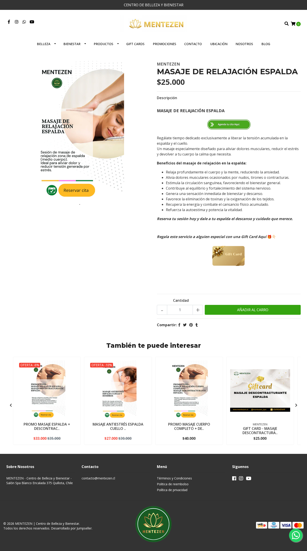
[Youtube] (32, 22)
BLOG (265, 44)
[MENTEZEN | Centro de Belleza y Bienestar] (153, 23)
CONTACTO (193, 44)
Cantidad (181, 300)
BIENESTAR (71, 44)
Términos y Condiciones (174, 478)
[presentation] (10, 405)
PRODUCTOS (103, 44)
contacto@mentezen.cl (98, 478)
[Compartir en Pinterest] (191, 324)
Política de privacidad (172, 490)
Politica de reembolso (173, 484)
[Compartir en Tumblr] (197, 324)
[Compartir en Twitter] (185, 324)
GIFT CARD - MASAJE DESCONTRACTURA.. (260, 430)
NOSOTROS (244, 44)
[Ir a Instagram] (16, 22)
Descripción (167, 97)
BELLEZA (43, 44)
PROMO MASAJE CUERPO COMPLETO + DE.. (189, 426)
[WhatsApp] (24, 22)
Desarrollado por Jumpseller (71, 528)
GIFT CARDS (135, 44)
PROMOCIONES (164, 44)
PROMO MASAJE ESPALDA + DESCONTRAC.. (47, 426)
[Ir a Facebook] (8, 22)
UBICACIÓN (218, 44)
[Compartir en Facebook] (179, 324)
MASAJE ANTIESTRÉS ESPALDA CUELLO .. (118, 426)
